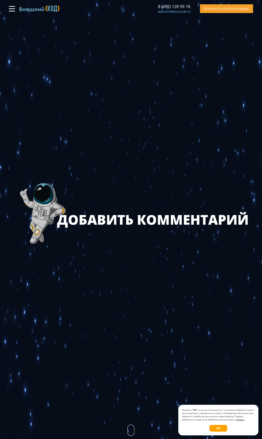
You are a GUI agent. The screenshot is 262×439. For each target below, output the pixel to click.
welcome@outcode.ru (174, 11)
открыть (240, 419)
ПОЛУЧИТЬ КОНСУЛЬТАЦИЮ (227, 9)
